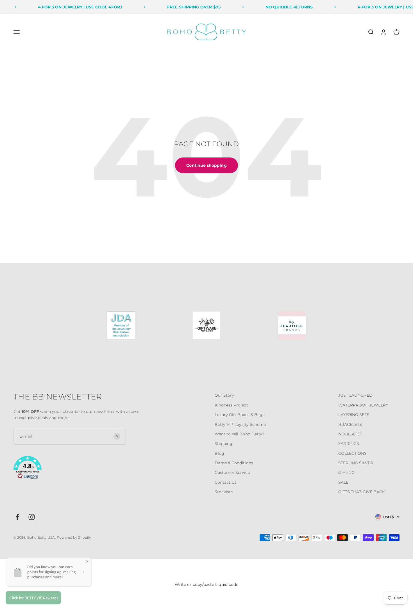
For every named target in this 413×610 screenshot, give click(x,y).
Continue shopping (206, 165)
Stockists (224, 491)
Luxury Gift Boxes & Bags (240, 414)
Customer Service (232, 472)
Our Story (224, 395)
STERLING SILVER (355, 462)
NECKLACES (350, 434)
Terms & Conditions (234, 462)
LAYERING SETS (353, 414)
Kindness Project (231, 405)
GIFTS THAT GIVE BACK (361, 491)
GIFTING (346, 472)
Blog (219, 453)
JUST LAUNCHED (355, 395)
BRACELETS (350, 424)
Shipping (224, 443)
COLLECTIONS (352, 453)
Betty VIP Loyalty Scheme (240, 424)
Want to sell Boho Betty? (240, 434)
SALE (343, 482)
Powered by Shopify (74, 537)
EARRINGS (348, 443)
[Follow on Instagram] (31, 517)
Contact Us (226, 482)
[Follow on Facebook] (17, 517)
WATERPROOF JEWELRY (363, 405)
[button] (77, 468)
